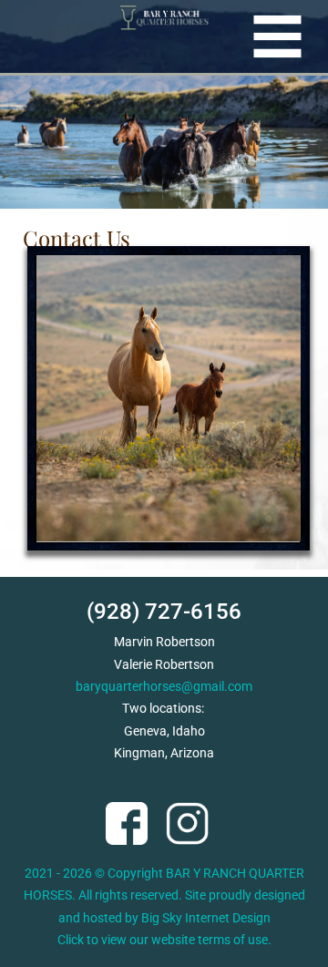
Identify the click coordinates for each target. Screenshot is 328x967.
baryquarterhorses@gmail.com (164, 686)
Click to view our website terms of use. (164, 940)
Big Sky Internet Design (206, 918)
